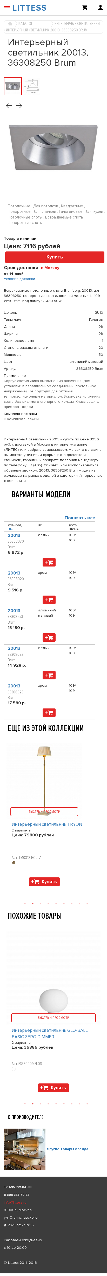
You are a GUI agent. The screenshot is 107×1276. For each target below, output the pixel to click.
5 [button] (56, 1103)
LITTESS (29, 8)
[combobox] (52, 267)
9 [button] (87, 1103)
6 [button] (63, 1103)
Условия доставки (19, 279)
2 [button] (32, 1103)
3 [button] (40, 1103)
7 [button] (71, 1103)
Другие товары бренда (67, 1149)
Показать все (80, 518)
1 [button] (25, 1103)
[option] (53, 1013)
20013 (14, 535)
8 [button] (79, 1103)
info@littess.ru (15, 1202)
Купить (54, 257)
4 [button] (48, 1103)
